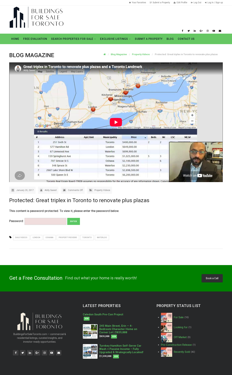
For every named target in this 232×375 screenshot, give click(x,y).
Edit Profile (182, 2)
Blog (170, 38)
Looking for (182, 327)
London (36, 237)
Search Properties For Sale (72, 38)
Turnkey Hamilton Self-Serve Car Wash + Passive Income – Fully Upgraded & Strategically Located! (121, 349)
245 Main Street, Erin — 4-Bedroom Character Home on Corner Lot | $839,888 (118, 329)
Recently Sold (184, 351)
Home (15, 38)
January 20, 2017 (25, 190)
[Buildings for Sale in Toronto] (36, 17)
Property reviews (68, 237)
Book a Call (212, 278)
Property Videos (102, 190)
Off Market (181, 337)
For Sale (181, 317)
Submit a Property (161, 2)
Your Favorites (139, 2)
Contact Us (186, 38)
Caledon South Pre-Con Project (103, 314)
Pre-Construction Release (178, 344)
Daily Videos (21, 237)
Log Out (197, 2)
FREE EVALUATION (35, 38)
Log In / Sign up (215, 2)
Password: (16, 221)
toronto (87, 237)
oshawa (49, 237)
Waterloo (102, 237)
